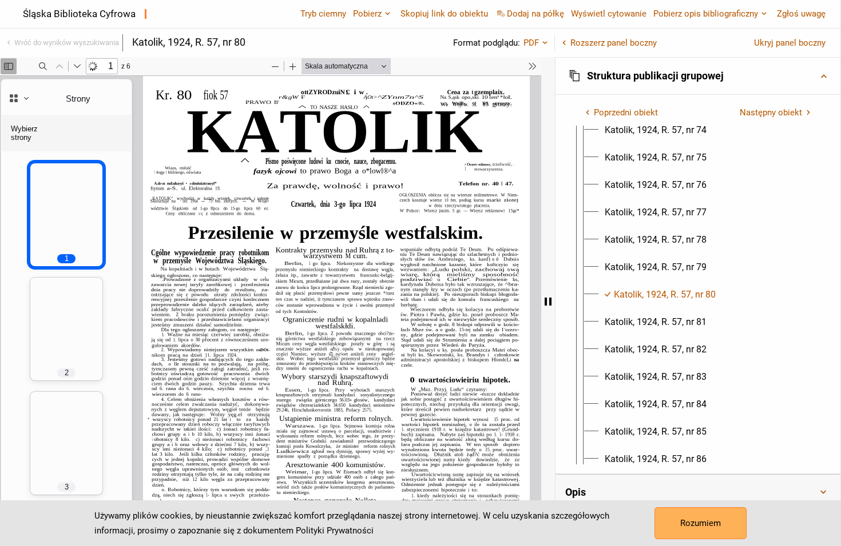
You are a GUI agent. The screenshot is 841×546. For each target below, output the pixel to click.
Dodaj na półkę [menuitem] (535, 14)
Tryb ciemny (323, 14)
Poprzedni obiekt (626, 112)
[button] (698, 76)
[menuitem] (656, 130)
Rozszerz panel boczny (613, 43)
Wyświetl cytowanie (608, 14)
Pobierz (367, 14)
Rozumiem (700, 523)
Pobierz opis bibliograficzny (705, 14)
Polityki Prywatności (335, 530)
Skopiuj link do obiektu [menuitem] (444, 14)
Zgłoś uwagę (801, 14)
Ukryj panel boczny (790, 43)
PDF (531, 43)
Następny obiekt (771, 112)
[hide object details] (548, 301)
